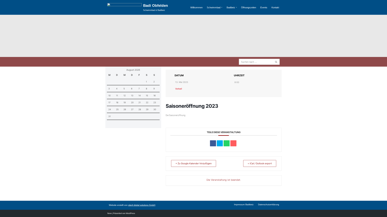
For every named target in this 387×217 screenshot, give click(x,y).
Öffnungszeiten (248, 7)
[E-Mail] (233, 143)
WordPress (130, 213)
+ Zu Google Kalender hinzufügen (194, 163)
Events (263, 7)
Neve (109, 213)
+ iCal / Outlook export (260, 163)
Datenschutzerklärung (268, 204)
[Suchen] (276, 62)
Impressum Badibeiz (244, 204)
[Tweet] (220, 143)
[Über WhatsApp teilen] (227, 143)
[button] (221, 7)
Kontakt (275, 7)
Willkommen (196, 7)
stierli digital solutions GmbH (141, 205)
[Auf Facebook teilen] (213, 143)
